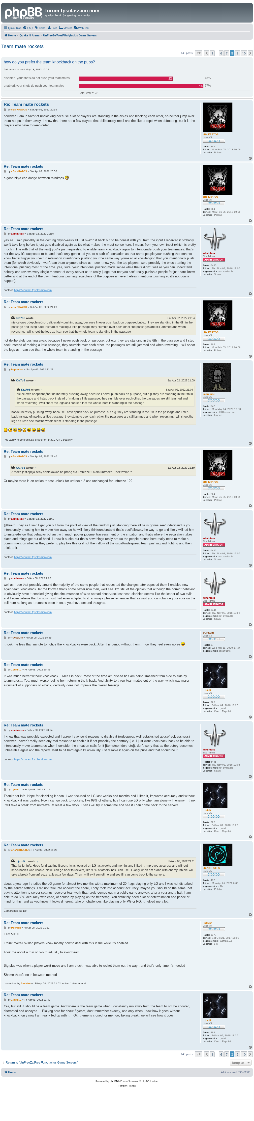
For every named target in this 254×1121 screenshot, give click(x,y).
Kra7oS (20, 318)
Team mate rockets (22, 46)
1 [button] (212, 53)
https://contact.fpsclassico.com (33, 290)
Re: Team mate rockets (26, 104)
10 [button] (244, 53)
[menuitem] (28, 28)
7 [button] (226, 53)
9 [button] (237, 53)
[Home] (23, 12)
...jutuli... (21, 861)
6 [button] (221, 53)
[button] (198, 53)
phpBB (114, 1081)
